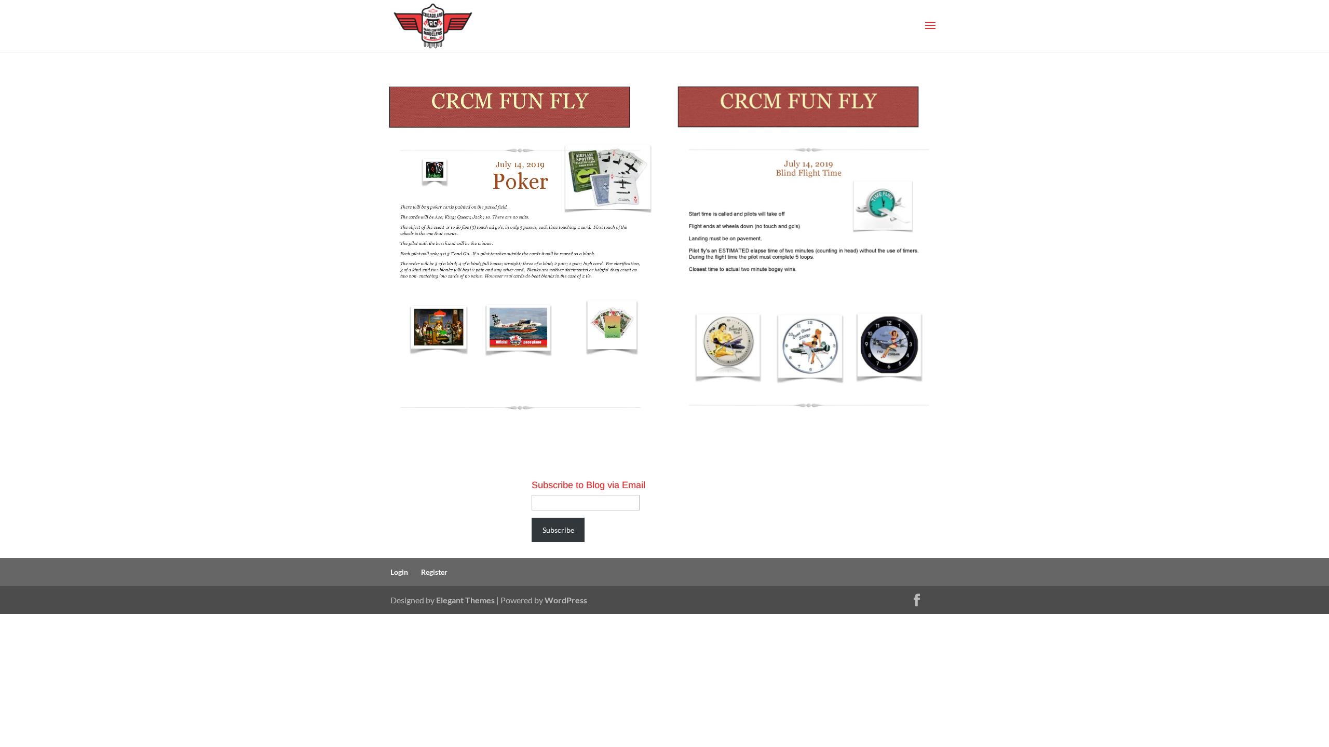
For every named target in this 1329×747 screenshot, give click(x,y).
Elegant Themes (465, 600)
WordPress (566, 600)
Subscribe (558, 529)
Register (434, 572)
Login (399, 572)
